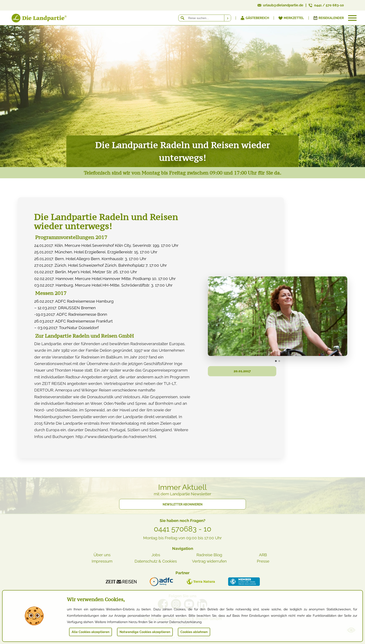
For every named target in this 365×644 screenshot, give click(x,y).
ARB (263, 554)
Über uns (102, 554)
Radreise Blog (209, 554)
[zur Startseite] (33, 19)
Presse (263, 561)
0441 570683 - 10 (182, 529)
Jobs (155, 554)
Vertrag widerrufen (209, 561)
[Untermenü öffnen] (352, 18)
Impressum (102, 561)
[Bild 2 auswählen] (279, 361)
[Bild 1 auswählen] (276, 361)
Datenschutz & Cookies (156, 561)
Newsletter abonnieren (183, 504)
